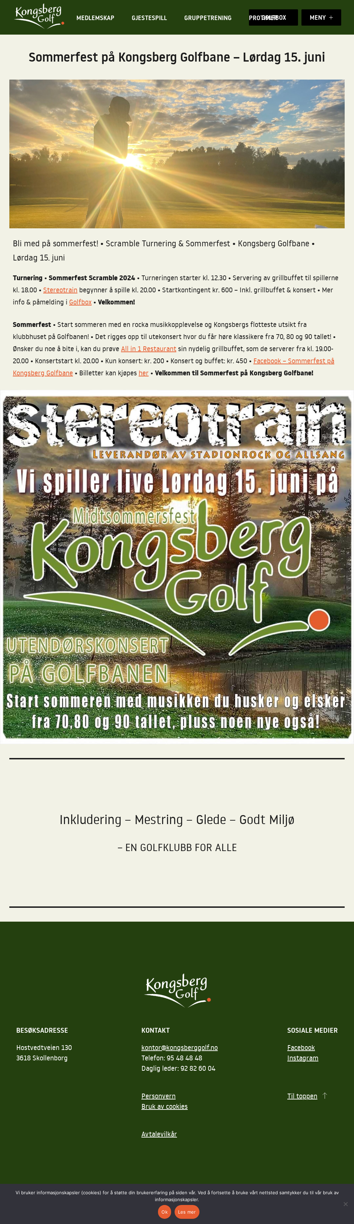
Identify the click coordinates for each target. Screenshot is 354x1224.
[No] (345, 1203)
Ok (164, 1212)
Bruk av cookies (164, 1106)
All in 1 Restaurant (148, 348)
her (144, 372)
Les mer (187, 1212)
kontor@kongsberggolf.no (179, 1047)
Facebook (301, 1047)
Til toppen (302, 1095)
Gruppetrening (208, 17)
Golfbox (80, 301)
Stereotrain (60, 289)
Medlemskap (95, 17)
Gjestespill (149, 17)
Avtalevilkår (159, 1133)
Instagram (302, 1057)
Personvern (158, 1095)
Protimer (263, 17)
